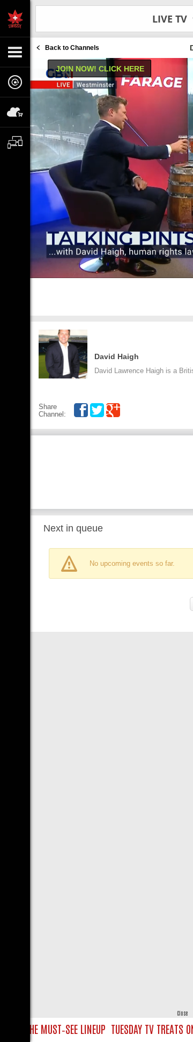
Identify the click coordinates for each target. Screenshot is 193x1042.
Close (182, 1012)
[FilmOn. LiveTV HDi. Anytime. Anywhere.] (15, 18)
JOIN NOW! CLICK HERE (100, 68)
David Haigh (116, 356)
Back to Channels (72, 48)
